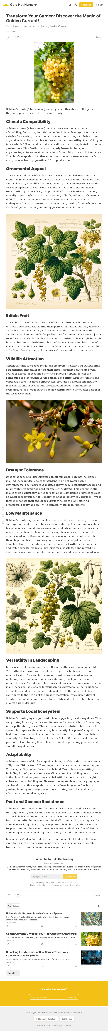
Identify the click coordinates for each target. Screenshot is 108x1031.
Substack (41, 1025)
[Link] (2, 121)
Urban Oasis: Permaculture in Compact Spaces (34, 913)
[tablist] (13, 906)
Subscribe (86, 4)
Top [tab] (9, 906)
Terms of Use (67, 882)
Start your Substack (47, 1019)
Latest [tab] (16, 906)
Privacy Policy (74, 885)
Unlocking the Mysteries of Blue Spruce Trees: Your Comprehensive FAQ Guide (37, 954)
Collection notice (74, 1012)
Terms (63, 1012)
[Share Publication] (75, 4)
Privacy (55, 1012)
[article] (54, 920)
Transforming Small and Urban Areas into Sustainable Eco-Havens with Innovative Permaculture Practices (38, 918)
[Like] (7, 943)
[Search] (69, 4)
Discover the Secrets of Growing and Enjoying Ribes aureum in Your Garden (40, 937)
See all (11, 973)
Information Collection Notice (53, 885)
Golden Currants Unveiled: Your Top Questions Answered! (41, 933)
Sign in (99, 4)
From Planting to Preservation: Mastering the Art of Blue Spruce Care (37, 959)
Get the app (67, 1019)
